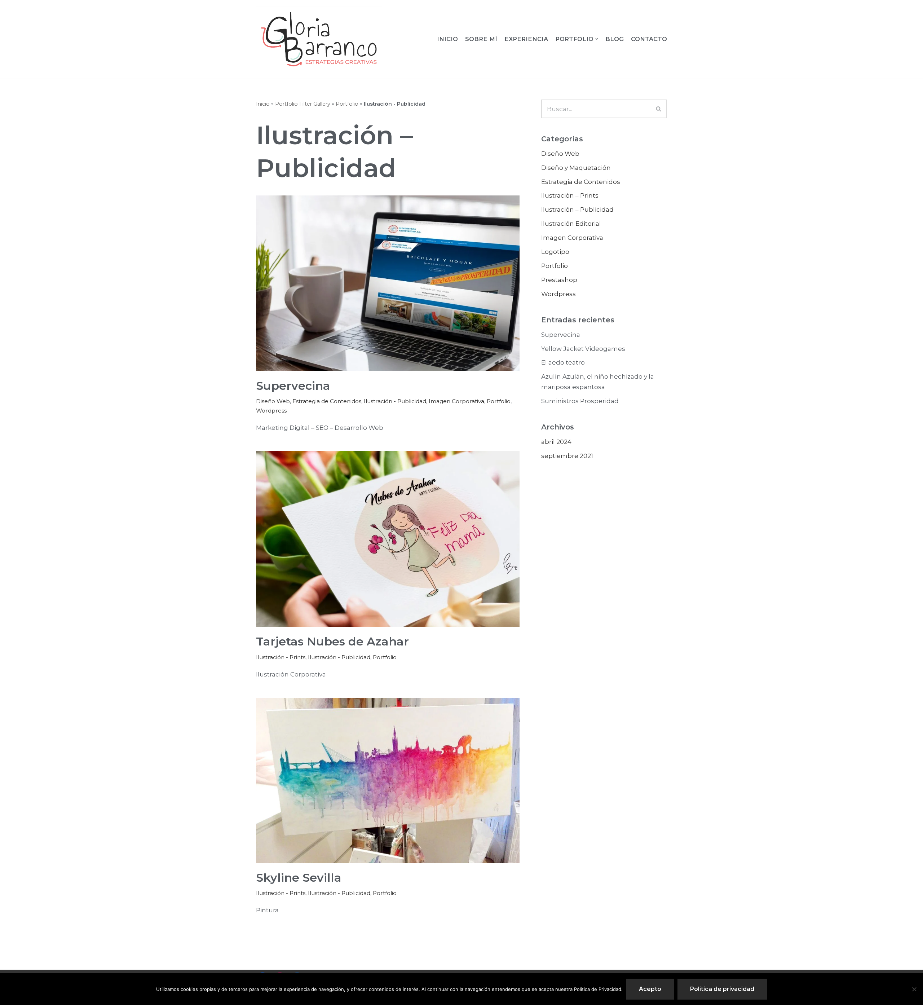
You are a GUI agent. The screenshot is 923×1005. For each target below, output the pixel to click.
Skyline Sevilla (298, 877)
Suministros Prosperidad (580, 401)
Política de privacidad (722, 989)
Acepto (650, 989)
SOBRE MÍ (481, 39)
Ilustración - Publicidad (395, 401)
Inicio (447, 39)
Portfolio (347, 104)
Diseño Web (273, 401)
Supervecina (293, 386)
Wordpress (271, 410)
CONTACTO (649, 39)
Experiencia (526, 39)
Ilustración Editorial (571, 223)
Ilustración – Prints (570, 195)
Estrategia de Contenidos (326, 401)
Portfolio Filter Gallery (302, 104)
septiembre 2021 (567, 455)
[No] (914, 989)
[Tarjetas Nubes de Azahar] (388, 539)
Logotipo (555, 251)
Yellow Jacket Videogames (583, 348)
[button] (658, 108)
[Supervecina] (388, 283)
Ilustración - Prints (280, 657)
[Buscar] (659, 109)
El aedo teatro (563, 362)
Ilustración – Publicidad (577, 209)
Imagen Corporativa (456, 401)
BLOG (614, 39)
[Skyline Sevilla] (388, 780)
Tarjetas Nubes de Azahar (332, 641)
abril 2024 (556, 441)
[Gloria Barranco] (319, 38)
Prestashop (559, 279)
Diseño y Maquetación (576, 167)
